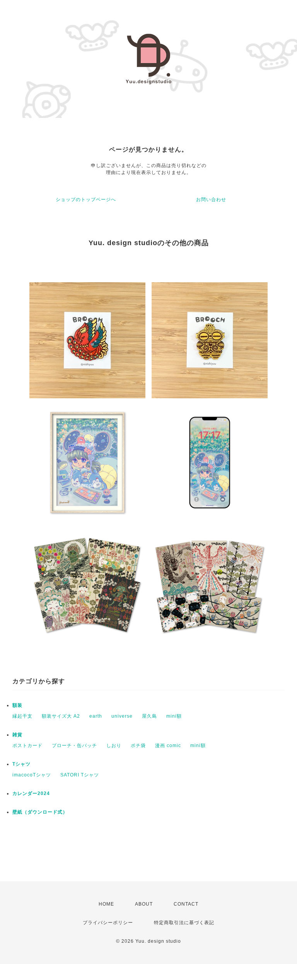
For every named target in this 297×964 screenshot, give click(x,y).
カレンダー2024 (31, 793)
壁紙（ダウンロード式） (40, 812)
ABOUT (144, 904)
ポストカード (27, 745)
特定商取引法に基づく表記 (184, 922)
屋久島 (149, 716)
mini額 (174, 716)
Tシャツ (21, 764)
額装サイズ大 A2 (61, 716)
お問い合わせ (211, 199)
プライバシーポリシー (108, 922)
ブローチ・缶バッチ (74, 745)
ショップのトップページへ (86, 199)
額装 (17, 705)
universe (122, 716)
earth (95, 716)
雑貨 (17, 734)
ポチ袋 (138, 745)
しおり (113, 745)
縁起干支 (22, 716)
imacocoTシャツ (31, 775)
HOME (106, 904)
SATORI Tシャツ (79, 775)
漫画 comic (168, 745)
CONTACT (186, 904)
